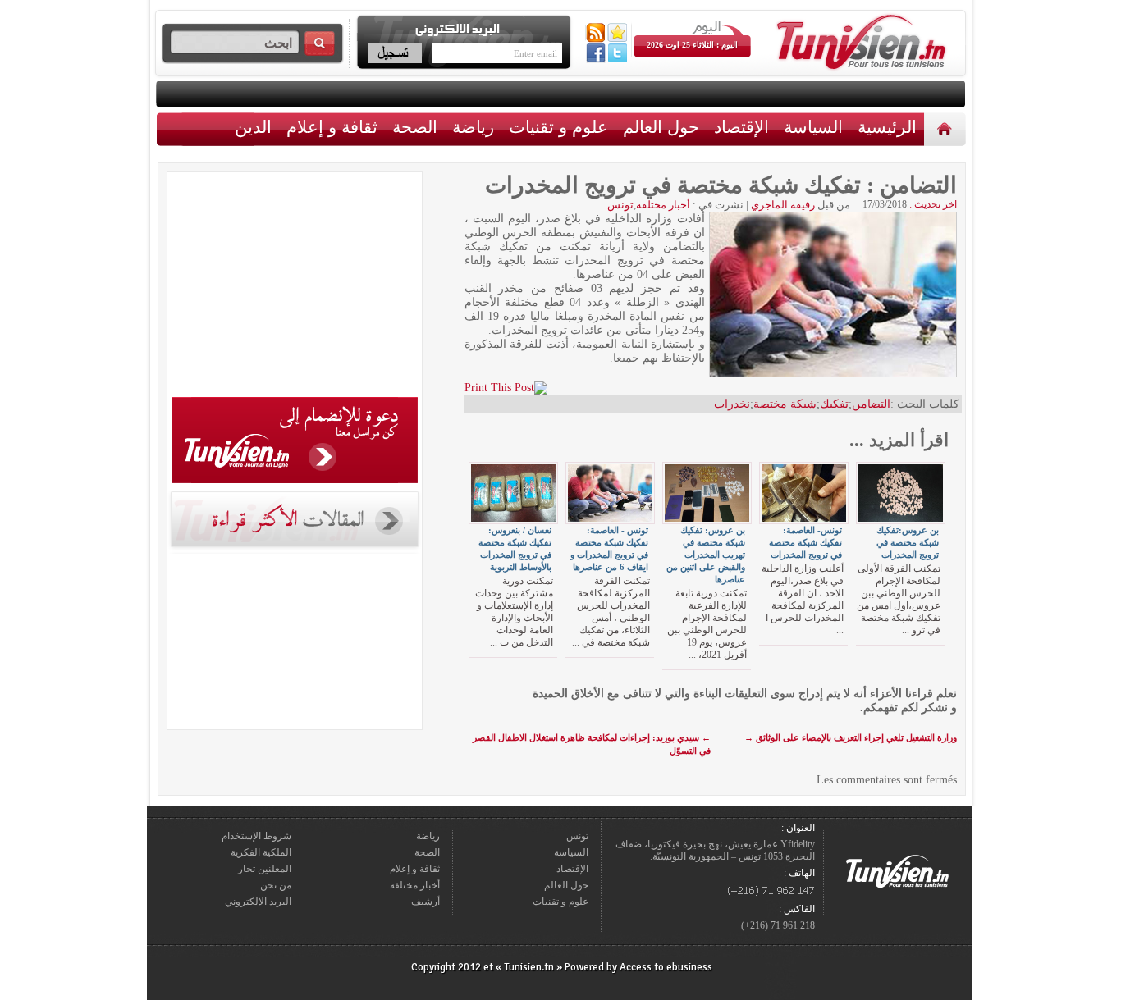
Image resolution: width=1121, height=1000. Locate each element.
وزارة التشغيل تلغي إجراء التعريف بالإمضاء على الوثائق (850, 737)
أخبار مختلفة (663, 205)
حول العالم (661, 126)
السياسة (813, 126)
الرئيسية (946, 128)
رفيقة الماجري (783, 205)
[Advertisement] (295, 287)
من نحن (275, 885)
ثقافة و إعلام (331, 126)
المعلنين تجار (264, 868)
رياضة (473, 126)
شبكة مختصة (785, 404)
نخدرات (732, 404)
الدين (253, 126)
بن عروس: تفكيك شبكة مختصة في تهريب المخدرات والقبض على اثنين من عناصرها (705, 554)
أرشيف (425, 901)
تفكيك (834, 404)
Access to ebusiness (666, 967)
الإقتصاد (741, 126)
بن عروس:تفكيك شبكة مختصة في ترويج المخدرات (907, 542)
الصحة (414, 126)
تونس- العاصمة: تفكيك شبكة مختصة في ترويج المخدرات (805, 542)
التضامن (871, 404)
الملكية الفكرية (261, 852)
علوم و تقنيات (558, 126)
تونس (620, 205)
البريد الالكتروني (258, 901)
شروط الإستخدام (256, 836)
